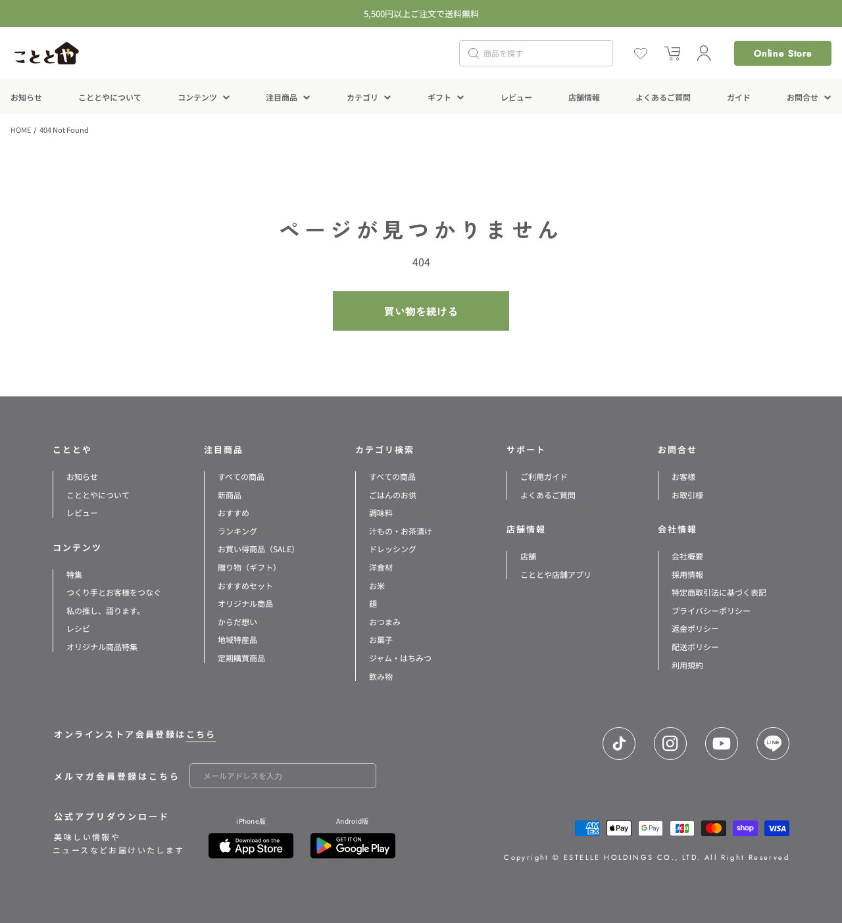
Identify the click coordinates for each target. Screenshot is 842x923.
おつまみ (385, 621)
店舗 (528, 555)
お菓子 (381, 639)
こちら (201, 734)
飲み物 (381, 676)
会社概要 (687, 555)
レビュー (82, 512)
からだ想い (237, 621)
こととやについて (98, 494)
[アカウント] (704, 53)
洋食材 (381, 567)
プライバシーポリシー (711, 610)
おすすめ (233, 512)
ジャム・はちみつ (400, 657)
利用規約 (687, 665)
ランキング (237, 530)
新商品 (229, 494)
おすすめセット (245, 585)
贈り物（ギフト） (249, 567)
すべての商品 (241, 476)
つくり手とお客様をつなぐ (113, 592)
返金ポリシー (695, 628)
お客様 (683, 476)
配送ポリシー (695, 646)
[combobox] (536, 53)
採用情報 (687, 574)
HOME (21, 129)
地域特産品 (237, 639)
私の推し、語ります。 (105, 610)
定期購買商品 (241, 657)
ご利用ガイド (544, 476)
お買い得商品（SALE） (258, 548)
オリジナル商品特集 (101, 646)
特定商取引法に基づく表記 (719, 592)
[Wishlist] (641, 53)
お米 (377, 585)
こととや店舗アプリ (555, 574)
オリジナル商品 (245, 603)
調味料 (381, 512)
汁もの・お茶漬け (400, 530)
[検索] (473, 53)
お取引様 (687, 494)
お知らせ (82, 476)
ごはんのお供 (392, 494)
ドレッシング (392, 548)
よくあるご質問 (548, 494)
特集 (74, 574)
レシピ (78, 628)
